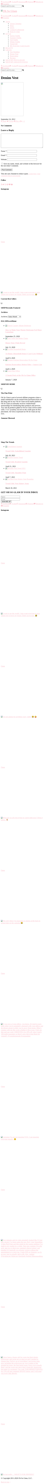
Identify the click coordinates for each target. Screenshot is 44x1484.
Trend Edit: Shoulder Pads (15, 473)
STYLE (8, 34)
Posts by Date (15, 32)
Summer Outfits (15, 38)
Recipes (13, 58)
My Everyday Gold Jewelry (20, 46)
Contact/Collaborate (17, 30)
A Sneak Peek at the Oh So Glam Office (20, 375)
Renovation (14, 56)
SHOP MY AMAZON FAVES (16, 62)
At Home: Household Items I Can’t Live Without (24, 354)
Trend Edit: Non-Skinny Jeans (17, 483)
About (7, 22)
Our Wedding (15, 52)
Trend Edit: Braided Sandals (16, 462)
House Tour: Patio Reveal (15, 343)
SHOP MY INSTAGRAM (15, 60)
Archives (4, 317)
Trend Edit (13, 44)
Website (4, 159)
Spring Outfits (15, 36)
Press (12, 26)
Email (3, 155)
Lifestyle (8, 50)
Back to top (5, 1482)
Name (4, 151)
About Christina (15, 24)
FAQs (12, 28)
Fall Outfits (14, 40)
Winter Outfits (15, 42)
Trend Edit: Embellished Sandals (18, 451)
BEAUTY (9, 48)
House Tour (14, 54)
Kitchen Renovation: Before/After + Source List (23, 365)
